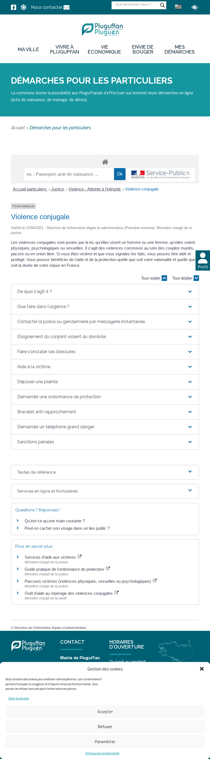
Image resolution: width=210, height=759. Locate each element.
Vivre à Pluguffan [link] (64, 49)
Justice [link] (58, 189)
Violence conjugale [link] (142, 189)
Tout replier (151, 278)
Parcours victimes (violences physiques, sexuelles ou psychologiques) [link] (88, 581)
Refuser (105, 726)
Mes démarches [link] (180, 49)
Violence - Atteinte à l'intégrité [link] (95, 189)
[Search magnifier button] (162, 5)
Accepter (105, 711)
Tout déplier (183, 278)
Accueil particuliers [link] (30, 189)
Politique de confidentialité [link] (102, 753)
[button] (202, 669)
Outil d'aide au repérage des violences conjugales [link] (69, 593)
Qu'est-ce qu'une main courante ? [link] (55, 520)
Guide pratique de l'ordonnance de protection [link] (65, 569)
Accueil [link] (17, 127)
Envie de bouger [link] (143, 49)
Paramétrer (105, 742)
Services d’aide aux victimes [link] (51, 557)
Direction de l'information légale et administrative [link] (50, 628)
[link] (13, 7)
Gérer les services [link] (18, 698)
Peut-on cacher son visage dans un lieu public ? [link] (67, 528)
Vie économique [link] (104, 49)
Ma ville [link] (28, 49)
